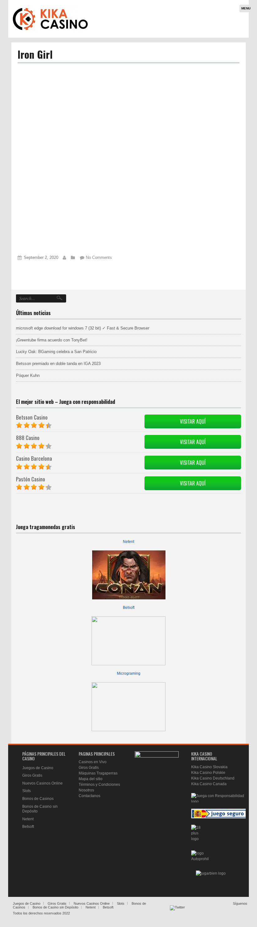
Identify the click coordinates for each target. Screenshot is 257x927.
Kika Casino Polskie (208, 772)
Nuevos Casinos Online (42, 783)
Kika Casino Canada (209, 784)
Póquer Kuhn (27, 375)
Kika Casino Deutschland (212, 778)
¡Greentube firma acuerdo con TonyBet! (51, 340)
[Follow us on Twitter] (177, 912)
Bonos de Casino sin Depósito (55, 907)
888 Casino (27, 438)
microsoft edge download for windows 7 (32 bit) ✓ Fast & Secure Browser (82, 328)
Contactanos (89, 796)
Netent (128, 541)
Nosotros (86, 790)
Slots (26, 791)
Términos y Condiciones (99, 784)
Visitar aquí (193, 421)
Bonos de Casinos (38, 798)
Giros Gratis (32, 775)
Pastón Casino (30, 479)
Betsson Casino (32, 417)
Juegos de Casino (37, 768)
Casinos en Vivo (93, 762)
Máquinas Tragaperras (98, 773)
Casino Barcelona (34, 458)
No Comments (99, 257)
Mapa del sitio (90, 779)
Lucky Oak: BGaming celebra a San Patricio (56, 351)
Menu (245, 8)
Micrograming (128, 673)
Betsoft (128, 607)
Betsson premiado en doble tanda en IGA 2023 (58, 363)
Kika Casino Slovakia (209, 767)
